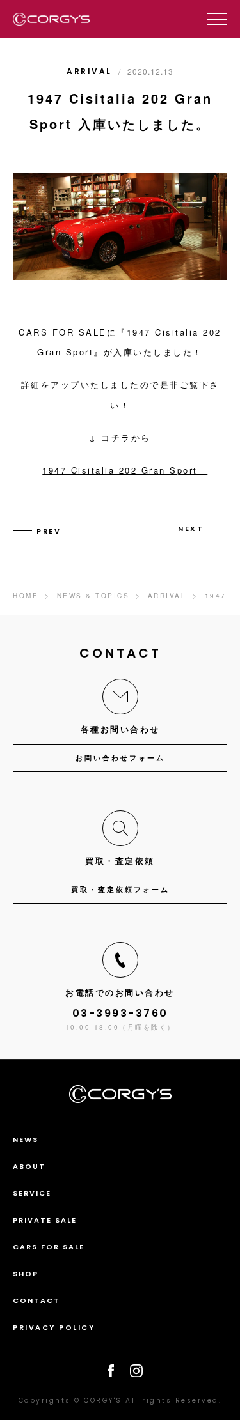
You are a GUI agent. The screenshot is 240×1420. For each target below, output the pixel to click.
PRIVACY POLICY (54, 1327)
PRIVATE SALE (45, 1220)
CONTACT (36, 1300)
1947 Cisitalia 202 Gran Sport (124, 470)
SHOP (25, 1274)
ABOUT (29, 1166)
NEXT (191, 528)
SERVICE (32, 1193)
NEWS (25, 1139)
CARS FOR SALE (48, 1247)
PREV (48, 531)
